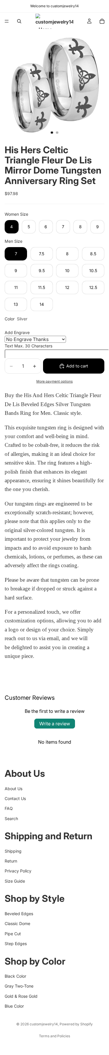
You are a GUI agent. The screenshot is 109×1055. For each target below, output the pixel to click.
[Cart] (102, 21)
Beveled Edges (19, 913)
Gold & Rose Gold (21, 995)
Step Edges (16, 943)
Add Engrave (17, 332)
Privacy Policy (18, 870)
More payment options (54, 381)
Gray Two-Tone (19, 985)
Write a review (54, 723)
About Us (13, 788)
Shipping (13, 850)
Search (11, 818)
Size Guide (15, 881)
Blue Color (14, 1006)
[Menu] (6, 21)
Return (11, 860)
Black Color (15, 976)
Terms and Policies (54, 1036)
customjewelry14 (44, 1024)
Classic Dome (17, 923)
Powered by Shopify (76, 1024)
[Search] (19, 21)
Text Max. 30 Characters (28, 345)
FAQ (9, 808)
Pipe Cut (13, 933)
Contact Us (15, 798)
